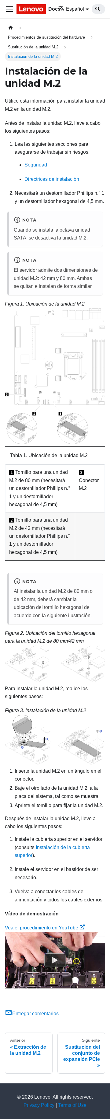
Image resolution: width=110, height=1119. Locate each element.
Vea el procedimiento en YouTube (41, 927)
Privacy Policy (39, 1105)
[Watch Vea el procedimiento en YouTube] (55, 960)
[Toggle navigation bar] (9, 9)
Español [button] (75, 9)
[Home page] (10, 28)
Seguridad (35, 164)
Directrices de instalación (51, 179)
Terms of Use (72, 1105)
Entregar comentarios (35, 1013)
